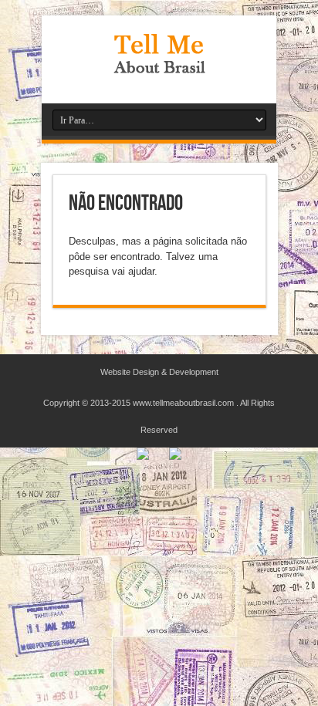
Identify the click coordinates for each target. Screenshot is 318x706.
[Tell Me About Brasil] (159, 64)
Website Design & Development (159, 372)
